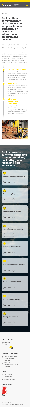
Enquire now (7, 182)
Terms (12, 404)
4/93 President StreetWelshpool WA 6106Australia (10, 358)
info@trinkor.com (9, 379)
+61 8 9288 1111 (24, 1)
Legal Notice (5, 404)
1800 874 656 (8, 376)
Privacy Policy (19, 404)
